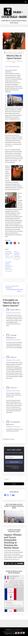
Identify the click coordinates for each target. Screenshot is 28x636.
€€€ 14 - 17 (21, 53)
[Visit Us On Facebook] (18, 633)
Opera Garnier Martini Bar (12, 66)
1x (13, 582)
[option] (14, 597)
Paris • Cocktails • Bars (16, 629)
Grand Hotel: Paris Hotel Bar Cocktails (8, 253)
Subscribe (15, 585)
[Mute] (18, 563)
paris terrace (14, 53)
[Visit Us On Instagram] (16, 633)
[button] (25, 2)
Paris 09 (9, 53)
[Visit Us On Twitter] (23, 633)
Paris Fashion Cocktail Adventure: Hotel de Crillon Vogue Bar (9, 265)
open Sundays (9, 52)
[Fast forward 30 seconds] (18, 582)
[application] (14, 563)
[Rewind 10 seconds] (11, 582)
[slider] (21, 563)
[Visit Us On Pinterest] (21, 633)
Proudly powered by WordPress (11, 632)
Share (21, 585)
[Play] (6, 563)
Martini (5, 100)
